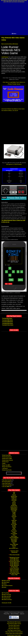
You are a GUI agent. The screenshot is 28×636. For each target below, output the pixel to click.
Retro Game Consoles (6, 480)
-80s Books (4, 587)
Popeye (3, 463)
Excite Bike (14, 510)
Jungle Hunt (14, 520)
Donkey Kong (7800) (6, 455)
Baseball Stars (14, 496)
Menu (14, 33)
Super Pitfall (14, 541)
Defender (14, 502)
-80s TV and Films (5, 592)
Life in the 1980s (5, 486)
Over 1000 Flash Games (14, 573)
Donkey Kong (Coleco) (7, 456)
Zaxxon (14, 547)
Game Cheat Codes (6, 483)
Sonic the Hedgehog (14, 537)
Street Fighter (14, 540)
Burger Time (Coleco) (6, 466)
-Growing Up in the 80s (6, 602)
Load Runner (5, 468)
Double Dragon (14, 509)
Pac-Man (14, 525)
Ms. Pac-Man (14, 524)
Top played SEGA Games (7, 323)
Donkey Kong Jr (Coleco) (7, 460)
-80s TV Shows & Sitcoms (7, 585)
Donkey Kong (14, 505)
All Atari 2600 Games (14, 562)
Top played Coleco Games (7, 324)
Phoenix (14, 529)
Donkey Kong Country (6, 469)
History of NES (14, 574)
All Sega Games (14, 566)
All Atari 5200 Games (14, 564)
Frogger (14, 512)
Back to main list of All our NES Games (9, 43)
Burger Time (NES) (6, 465)
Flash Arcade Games (14, 572)
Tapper (14, 542)
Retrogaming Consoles (14, 557)
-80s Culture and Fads (6, 596)
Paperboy (14, 526)
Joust (14, 518)
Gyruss (14, 517)
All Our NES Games (14, 558)
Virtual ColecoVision (14, 568)
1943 (14, 493)
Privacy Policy (7, 613)
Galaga (14, 513)
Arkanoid (14, 495)
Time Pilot (14, 545)
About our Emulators (14, 569)
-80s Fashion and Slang (7, 599)
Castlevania (14, 499)
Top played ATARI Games (7, 321)
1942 (14, 492)
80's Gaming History (6, 481)
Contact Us (22, 613)
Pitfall (14, 528)
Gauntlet (14, 515)
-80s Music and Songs (6, 594)
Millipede (14, 523)
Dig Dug (14, 504)
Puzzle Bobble (14, 533)
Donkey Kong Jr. (14, 507)
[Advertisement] (14, 17)
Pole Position (14, 531)
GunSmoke (14, 516)
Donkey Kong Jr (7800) (7, 458)
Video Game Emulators (7, 484)
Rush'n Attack (14, 536)
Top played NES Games (7, 318)
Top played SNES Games (7, 319)
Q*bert (14, 534)
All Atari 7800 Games (14, 565)
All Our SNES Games (14, 560)
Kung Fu (14, 521)
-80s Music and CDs (6, 580)
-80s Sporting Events (6, 597)
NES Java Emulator (14, 570)
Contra (14, 501)
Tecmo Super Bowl (14, 544)
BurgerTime (14, 497)
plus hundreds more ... (14, 548)
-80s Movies (4, 583)
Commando (14, 500)
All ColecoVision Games (14, 561)
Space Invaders (14, 539)
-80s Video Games (5, 582)
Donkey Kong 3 (5, 461)
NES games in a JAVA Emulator (14, 164)
